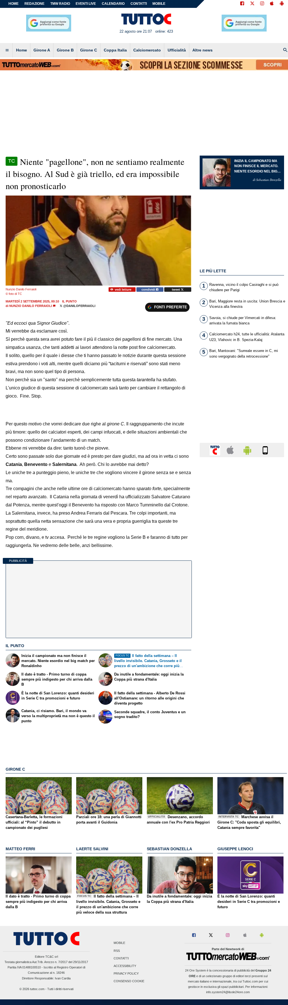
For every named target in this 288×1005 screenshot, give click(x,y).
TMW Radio (60, 3)
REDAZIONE (34, 3)
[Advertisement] (242, 680)
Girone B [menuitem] (65, 50)
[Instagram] (262, 4)
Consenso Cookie (129, 981)
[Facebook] (242, 4)
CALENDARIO (113, 3)
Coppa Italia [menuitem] (115, 50)
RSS (117, 950)
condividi (148, 289)
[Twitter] (252, 4)
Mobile (119, 943)
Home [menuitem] (21, 50)
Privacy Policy (126, 973)
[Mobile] (265, 450)
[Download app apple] (271, 4)
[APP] (216, 450)
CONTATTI (138, 3)
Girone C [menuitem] (88, 50)
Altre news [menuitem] (202, 50)
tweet (176, 289)
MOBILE (158, 3)
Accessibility (125, 966)
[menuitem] (7, 50)
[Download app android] (282, 4)
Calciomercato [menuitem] (147, 50)
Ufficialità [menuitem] (177, 50)
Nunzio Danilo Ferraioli (30, 306)
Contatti (121, 958)
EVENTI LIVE (86, 3)
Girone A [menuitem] (41, 50)
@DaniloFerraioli (78, 306)
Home (13, 3)
